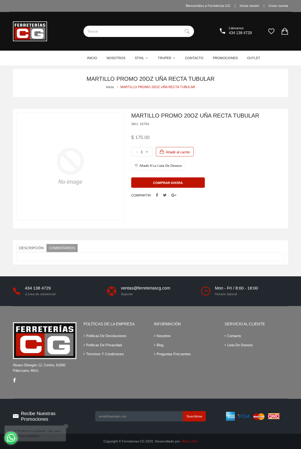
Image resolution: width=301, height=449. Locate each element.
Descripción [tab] (31, 248)
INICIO (92, 58)
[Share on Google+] (174, 195)
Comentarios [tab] (62, 248)
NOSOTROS (116, 58)
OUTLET (253, 58)
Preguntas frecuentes (174, 354)
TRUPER (165, 58)
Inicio (110, 87)
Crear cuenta (278, 6)
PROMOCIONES (225, 58)
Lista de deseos (240, 345)
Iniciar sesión (249, 6)
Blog (160, 345)
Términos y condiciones (105, 354)
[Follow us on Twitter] (164, 195)
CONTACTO (194, 58)
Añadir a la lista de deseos (160, 165)
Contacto (234, 336)
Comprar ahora (168, 183)
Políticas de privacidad (104, 345)
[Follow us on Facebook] (157, 195)
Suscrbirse (194, 416)
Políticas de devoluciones (106, 336)
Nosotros (164, 336)
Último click (189, 441)
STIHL (140, 58)
